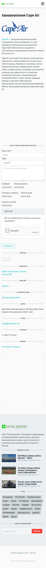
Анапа (5, 516)
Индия (14, 509)
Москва (15, 505)
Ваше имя (7, 151)
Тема (4, 159)
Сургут (14, 516)
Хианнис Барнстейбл (11, 297)
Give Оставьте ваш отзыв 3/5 (7, 187)
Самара (25, 505)
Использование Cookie (19, 553)
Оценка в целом (9, 202)
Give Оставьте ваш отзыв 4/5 (9, 187)
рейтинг (36, 513)
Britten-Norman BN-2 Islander (14, 271)
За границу (8, 497)
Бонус (37, 509)
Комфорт (6, 184)
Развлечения (26, 193)
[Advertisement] (23, 118)
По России (20, 497)
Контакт (33, 553)
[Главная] (8, 4)
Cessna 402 (7, 274)
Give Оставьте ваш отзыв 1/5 (3, 187)
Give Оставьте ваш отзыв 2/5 (5, 187)
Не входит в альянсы (11, 347)
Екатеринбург (9, 513)
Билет (5, 509)
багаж (13, 501)
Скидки (6, 505)
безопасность (24, 513)
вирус (5, 501)
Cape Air (5, 39)
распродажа (36, 501)
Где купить (36, 505)
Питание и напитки (10, 193)
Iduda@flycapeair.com (11, 323)
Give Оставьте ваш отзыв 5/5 (11, 187)
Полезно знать (33, 497)
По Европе (24, 501)
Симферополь (26, 509)
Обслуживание (20, 184)
